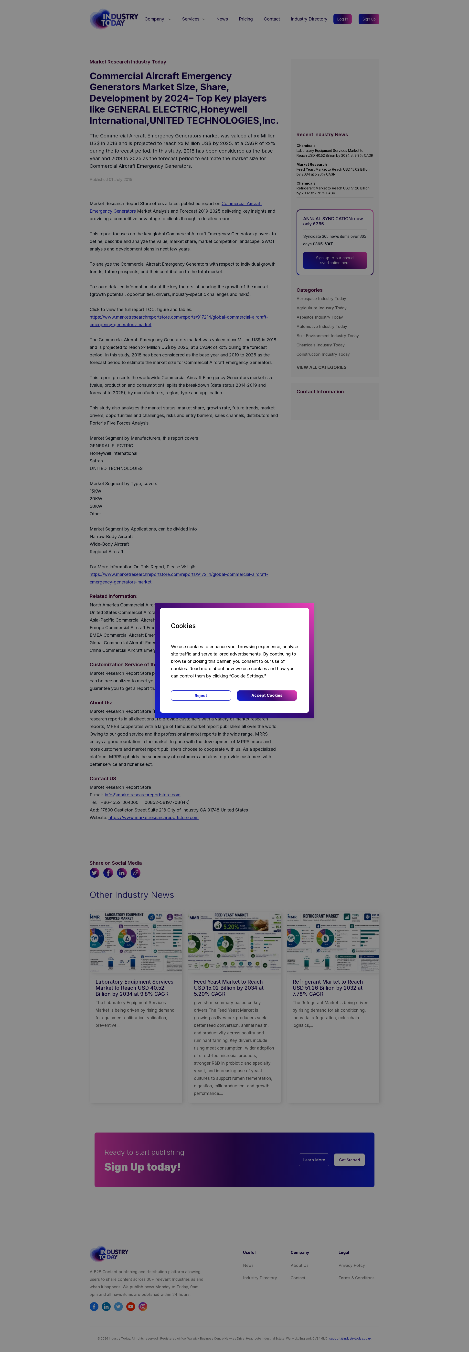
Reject (201, 695)
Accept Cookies (266, 695)
